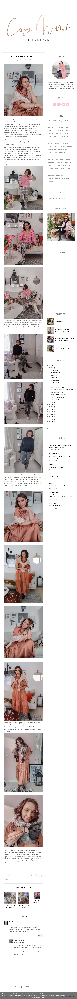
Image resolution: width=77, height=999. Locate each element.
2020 (50, 404)
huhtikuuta (54, 380)
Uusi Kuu (51, 465)
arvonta (69, 146)
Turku (58, 165)
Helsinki (57, 137)
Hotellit (50, 153)
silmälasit (51, 175)
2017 (50, 412)
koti (49, 121)
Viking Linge (66, 165)
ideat (62, 169)
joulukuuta (54, 370)
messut (59, 162)
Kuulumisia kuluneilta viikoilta (57, 486)
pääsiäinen (67, 162)
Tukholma (51, 165)
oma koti (58, 140)
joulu (64, 124)
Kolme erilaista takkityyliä (58, 394)
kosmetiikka (67, 140)
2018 (50, 409)
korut (68, 169)
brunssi (50, 169)
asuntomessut (60, 153)
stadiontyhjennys (54, 178)
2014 (50, 419)
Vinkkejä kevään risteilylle (61, 243)
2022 (50, 368)
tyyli (10, 879)
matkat (50, 124)
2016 (50, 414)
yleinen (50, 181)
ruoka (67, 127)
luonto (67, 159)
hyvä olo (57, 143)
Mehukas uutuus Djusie (58, 387)
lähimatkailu (52, 149)
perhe (49, 172)
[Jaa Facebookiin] (35, 875)
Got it (44, 997)
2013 (50, 421)
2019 (50, 407)
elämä (57, 169)
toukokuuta (54, 377)
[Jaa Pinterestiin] (41, 875)
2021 (50, 402)
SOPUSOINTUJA (53, 474)
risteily (65, 172)
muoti (50, 143)
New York (51, 159)
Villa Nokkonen (59, 321)
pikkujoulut (57, 172)
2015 (50, 416)
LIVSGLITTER (52, 503)
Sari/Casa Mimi (19, 940)
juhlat (67, 133)
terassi (67, 130)
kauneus (70, 124)
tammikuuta (54, 399)
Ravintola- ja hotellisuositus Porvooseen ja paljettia (63, 330)
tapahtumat (52, 156)
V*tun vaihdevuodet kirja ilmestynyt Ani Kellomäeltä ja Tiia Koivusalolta (60, 446)
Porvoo (56, 146)
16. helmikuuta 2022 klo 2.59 (16, 924)
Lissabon (68, 156)
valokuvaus (65, 178)
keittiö (50, 137)
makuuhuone (62, 149)
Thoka (62, 146)
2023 (50, 365)
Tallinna (51, 140)
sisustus (57, 124)
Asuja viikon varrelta (57, 392)
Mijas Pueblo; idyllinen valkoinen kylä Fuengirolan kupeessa (59, 457)
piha (49, 133)
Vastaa (40, 935)
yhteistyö (59, 127)
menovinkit (51, 162)
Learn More (36, 997)
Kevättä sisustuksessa (57, 397)
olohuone (65, 143)
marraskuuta (54, 373)
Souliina (51, 483)
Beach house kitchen (55, 492)
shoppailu (51, 127)
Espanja (60, 121)
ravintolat (51, 130)
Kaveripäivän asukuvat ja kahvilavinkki (62, 390)
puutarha (65, 137)
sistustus (59, 175)
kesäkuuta (54, 375)
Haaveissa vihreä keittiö (56, 467)
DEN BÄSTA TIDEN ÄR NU (56, 506)
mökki (66, 121)
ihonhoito (59, 159)
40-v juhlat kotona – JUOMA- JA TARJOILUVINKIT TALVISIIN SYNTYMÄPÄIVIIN (61, 495)
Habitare (60, 156)
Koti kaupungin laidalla (56, 454)
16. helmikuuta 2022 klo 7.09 (21, 942)
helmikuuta (54, 385)
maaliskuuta (54, 382)
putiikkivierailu (57, 133)
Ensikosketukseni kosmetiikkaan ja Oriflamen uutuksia (64, 339)
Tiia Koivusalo (13, 922)
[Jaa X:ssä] (38, 875)
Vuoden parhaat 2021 (55, 476)
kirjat (49, 146)
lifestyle (60, 130)
